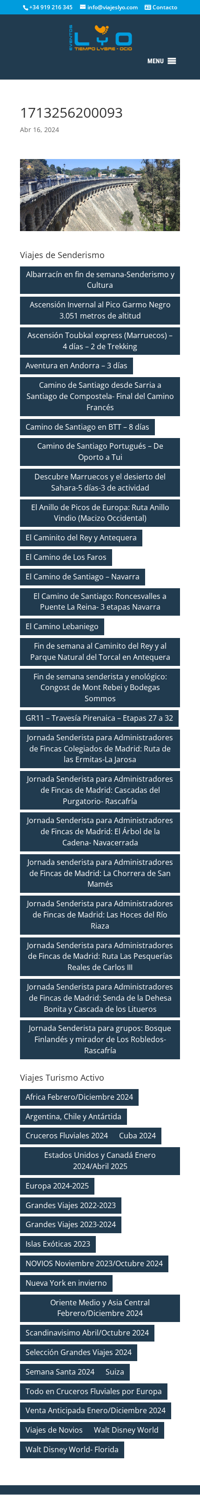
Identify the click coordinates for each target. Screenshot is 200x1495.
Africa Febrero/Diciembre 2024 (79, 1097)
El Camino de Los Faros (66, 557)
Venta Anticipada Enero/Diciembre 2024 (96, 1410)
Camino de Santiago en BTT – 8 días (87, 427)
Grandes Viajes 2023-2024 (71, 1224)
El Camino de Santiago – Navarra (83, 576)
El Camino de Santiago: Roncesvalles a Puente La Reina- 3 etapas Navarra (100, 601)
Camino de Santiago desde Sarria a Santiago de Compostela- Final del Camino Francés (100, 396)
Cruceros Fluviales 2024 (67, 1135)
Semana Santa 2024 (60, 1372)
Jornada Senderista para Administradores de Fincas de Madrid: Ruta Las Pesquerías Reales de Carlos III (100, 956)
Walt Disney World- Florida (72, 1449)
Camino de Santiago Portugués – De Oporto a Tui (100, 451)
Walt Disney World (126, 1430)
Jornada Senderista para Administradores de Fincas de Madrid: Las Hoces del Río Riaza (100, 914)
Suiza (115, 1372)
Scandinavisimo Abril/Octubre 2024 (87, 1333)
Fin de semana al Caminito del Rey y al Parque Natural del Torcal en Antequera (100, 651)
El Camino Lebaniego (62, 626)
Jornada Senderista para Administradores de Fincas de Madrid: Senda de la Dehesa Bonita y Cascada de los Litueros (100, 998)
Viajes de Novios (54, 1430)
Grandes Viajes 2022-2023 (71, 1205)
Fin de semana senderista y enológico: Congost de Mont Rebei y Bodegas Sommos (100, 687)
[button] (155, 61)
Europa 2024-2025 (57, 1186)
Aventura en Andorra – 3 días (76, 365)
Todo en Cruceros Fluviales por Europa (94, 1391)
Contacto (164, 7)
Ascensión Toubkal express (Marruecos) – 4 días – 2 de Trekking (100, 341)
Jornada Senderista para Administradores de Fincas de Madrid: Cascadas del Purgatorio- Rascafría (100, 790)
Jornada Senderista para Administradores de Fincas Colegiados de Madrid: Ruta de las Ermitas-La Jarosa (100, 748)
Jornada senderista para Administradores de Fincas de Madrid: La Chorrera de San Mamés (100, 873)
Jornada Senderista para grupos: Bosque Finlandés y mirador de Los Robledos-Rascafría (100, 1039)
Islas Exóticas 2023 (58, 1244)
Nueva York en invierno (66, 1283)
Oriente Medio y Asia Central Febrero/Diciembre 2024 (100, 1308)
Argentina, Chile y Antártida (73, 1116)
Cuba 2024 (137, 1135)
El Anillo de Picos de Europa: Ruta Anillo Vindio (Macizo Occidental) (100, 513)
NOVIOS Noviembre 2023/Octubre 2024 (94, 1263)
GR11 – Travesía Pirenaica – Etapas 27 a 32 (99, 718)
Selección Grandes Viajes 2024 (79, 1352)
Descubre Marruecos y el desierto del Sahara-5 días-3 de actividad (100, 482)
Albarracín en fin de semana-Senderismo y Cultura (100, 280)
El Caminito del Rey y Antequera (81, 537)
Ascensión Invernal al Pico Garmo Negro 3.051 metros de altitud (100, 310)
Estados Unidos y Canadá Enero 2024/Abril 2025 (100, 1160)
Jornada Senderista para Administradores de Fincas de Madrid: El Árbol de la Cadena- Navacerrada (100, 831)
